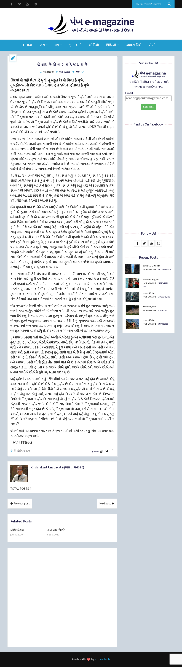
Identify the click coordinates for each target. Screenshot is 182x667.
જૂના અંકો (75, 45)
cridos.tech (102, 659)
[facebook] (11, 4)
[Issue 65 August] (132, 283)
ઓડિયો (94, 45)
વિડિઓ (111, 45)
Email (129, 93)
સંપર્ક (152, 45)
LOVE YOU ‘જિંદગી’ (56, 530)
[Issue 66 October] (132, 269)
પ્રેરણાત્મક (49, 72)
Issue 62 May (149, 320)
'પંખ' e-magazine (149, 269)
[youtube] (27, 4)
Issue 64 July (149, 293)
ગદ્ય (42, 45)
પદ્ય (57, 45)
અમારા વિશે (134, 45)
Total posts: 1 (20, 488)
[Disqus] (62, 597)
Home (28, 45)
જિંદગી (16, 451)
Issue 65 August (151, 279)
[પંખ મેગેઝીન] (91, 24)
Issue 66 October (151, 266)
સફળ (27, 451)
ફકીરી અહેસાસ (17, 530)
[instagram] (35, 4)
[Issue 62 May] (132, 324)
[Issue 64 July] (132, 297)
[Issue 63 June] (132, 310)
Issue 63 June (149, 307)
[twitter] (19, 4)
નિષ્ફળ (21, 451)
